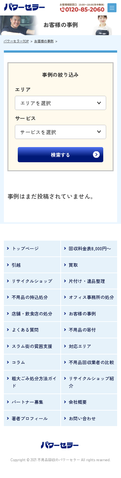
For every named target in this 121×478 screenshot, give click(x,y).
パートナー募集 (27, 402)
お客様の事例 (44, 40)
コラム (18, 362)
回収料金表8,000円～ (90, 248)
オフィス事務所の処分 (91, 297)
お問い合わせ (82, 418)
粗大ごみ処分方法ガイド (34, 382)
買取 (73, 265)
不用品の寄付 (82, 329)
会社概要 (78, 402)
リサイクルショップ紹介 (91, 382)
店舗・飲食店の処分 (32, 313)
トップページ (25, 248)
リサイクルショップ (32, 281)
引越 (16, 265)
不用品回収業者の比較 (91, 362)
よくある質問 (25, 329)
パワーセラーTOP (16, 40)
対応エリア (80, 346)
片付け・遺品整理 (87, 281)
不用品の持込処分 (30, 297)
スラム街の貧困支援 (32, 346)
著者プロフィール (30, 418)
